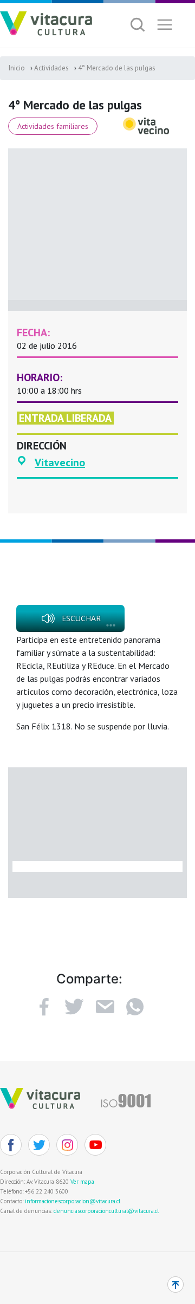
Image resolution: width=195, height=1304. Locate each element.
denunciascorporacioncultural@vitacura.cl (106, 1211)
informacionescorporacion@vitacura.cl (72, 1201)
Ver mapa (82, 1181)
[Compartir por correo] (104, 1007)
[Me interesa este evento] (74, 1007)
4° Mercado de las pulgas (116, 67)
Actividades (51, 67)
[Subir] (175, 1284)
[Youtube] (95, 1145)
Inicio (17, 67)
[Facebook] (44, 1007)
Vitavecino (60, 462)
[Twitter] (39, 1145)
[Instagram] (67, 1145)
